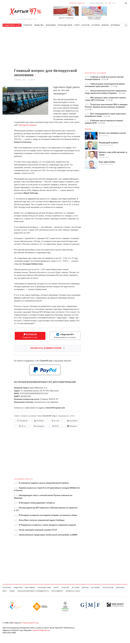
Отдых (12, 591)
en (114, 3)
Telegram (73, 426)
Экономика (51, 25)
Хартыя (25, 11)
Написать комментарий (47, 348)
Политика (27, 25)
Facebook (23, 421)
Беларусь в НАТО (73, 591)
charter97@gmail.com (41, 630)
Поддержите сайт (30, 335)
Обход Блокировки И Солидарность (33, 591)
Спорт (77, 25)
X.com (56, 421)
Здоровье (120, 587)
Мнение (105, 25)
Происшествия (65, 25)
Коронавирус (57, 591)
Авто (5, 591)
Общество (39, 25)
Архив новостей (96, 3)
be (106, 3)
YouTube (40, 421)
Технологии (108, 587)
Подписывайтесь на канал (65, 335)
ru (110, 3)
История (96, 25)
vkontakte (73, 421)
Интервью (115, 25)
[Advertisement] (42, 48)
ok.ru (23, 426)
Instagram (40, 426)
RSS (57, 426)
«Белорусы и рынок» (27, 125)
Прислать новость (77, 3)
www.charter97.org (30, 623)
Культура (86, 25)
